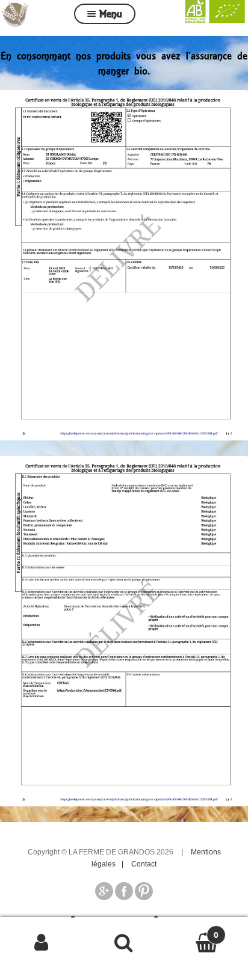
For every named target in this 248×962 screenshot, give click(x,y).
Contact (144, 864)
